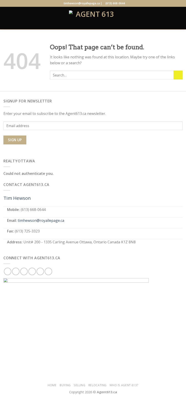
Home (52, 385)
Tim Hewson (17, 198)
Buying (65, 385)
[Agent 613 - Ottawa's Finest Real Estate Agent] (93, 18)
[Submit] (178, 75)
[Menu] (6, 18)
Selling (79, 385)
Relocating (97, 385)
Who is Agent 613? (124, 385)
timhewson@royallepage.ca (41, 220)
